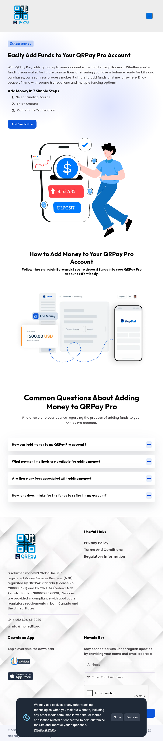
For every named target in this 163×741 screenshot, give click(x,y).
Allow (117, 717)
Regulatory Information (104, 556)
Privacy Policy (96, 543)
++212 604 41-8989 (26, 620)
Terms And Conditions (103, 549)
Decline (132, 717)
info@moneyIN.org (25, 626)
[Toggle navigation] (149, 16)
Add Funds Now (22, 124)
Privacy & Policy (45, 730)
